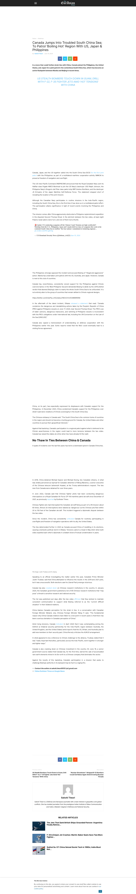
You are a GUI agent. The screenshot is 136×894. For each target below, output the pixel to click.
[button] (35, 3)
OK (100, 891)
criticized (70, 519)
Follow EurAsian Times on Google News (50, 671)
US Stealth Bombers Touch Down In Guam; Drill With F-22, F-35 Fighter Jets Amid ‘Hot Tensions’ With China (68, 81)
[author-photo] (68, 795)
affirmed (77, 599)
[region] (68, 23)
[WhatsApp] (70, 59)
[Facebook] (60, 59)
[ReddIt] (75, 59)
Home (34, 38)
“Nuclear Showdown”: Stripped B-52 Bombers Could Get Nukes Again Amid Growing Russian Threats (87, 775)
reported (50, 499)
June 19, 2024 (75, 235)
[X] (65, 59)
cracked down (51, 588)
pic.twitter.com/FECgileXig (44, 231)
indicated (59, 624)
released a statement (79, 303)
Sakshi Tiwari (39, 53)
